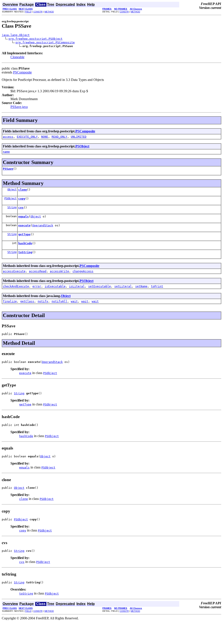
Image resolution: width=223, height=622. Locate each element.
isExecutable (55, 286)
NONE (44, 136)
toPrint (157, 286)
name (6, 151)
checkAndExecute (16, 286)
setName (141, 286)
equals (23, 216)
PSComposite (22, 72)
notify (43, 301)
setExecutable (99, 286)
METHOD (49, 11)
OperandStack (42, 225)
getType (24, 234)
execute (24, 225)
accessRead (37, 271)
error (36, 286)
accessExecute (14, 271)
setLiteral (123, 286)
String (12, 207)
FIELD (28, 11)
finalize (10, 301)
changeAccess (83, 271)
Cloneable (17, 57)
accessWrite (59, 271)
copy (21, 198)
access (8, 136)
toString (25, 252)
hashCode (25, 243)
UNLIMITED (78, 136)
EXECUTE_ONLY (27, 136)
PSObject (82, 146)
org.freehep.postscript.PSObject (35, 38)
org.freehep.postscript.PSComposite (45, 42)
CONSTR (37, 11)
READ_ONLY (59, 136)
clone (22, 189)
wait (74, 301)
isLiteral (77, 286)
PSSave (8, 168)
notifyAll (59, 301)
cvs (21, 207)
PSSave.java (19, 107)
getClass (27, 301)
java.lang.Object (16, 35)
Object (12, 189)
